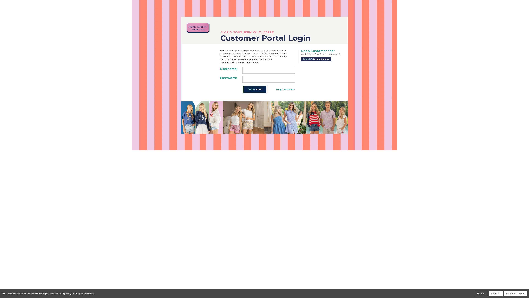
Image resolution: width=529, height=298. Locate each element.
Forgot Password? (285, 89)
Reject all (495, 293)
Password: (228, 78)
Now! (255, 89)
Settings (481, 293)
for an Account (316, 59)
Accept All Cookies (515, 293)
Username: (228, 69)
